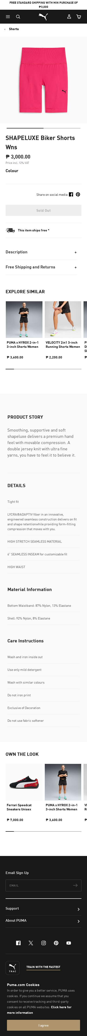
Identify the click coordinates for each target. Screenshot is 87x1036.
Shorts (14, 29)
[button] (9, 16)
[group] (24, 328)
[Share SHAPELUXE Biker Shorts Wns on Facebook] (71, 194)
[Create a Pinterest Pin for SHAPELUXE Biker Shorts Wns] (77, 194)
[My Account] (69, 16)
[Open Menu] (9, 16)
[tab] (24, 128)
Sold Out (43, 210)
